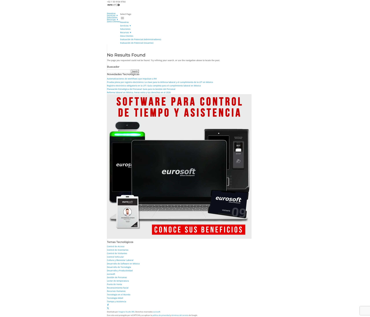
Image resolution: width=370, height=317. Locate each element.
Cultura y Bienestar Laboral (120, 260)
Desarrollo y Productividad (120, 270)
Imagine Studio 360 (126, 311)
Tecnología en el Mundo (118, 294)
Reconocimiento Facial (117, 287)
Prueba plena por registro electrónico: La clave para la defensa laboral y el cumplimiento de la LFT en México (160, 82)
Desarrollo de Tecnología (119, 267)
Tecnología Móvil (115, 298)
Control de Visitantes (117, 253)
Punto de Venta (114, 284)
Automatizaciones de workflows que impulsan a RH (132, 78)
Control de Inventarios (117, 250)
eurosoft (111, 274)
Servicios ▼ (125, 25)
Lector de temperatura (118, 280)
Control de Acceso (115, 246)
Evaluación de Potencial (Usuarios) (136, 42)
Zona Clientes (113, 21)
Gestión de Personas (117, 277)
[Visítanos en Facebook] (108, 305)
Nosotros (124, 22)
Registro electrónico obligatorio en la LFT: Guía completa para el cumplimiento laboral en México (154, 85)
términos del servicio (179, 315)
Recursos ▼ (126, 32)
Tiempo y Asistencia (116, 301)
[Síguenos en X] (108, 308)
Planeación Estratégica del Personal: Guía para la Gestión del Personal (141, 89)
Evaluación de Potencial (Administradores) (140, 39)
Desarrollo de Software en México (123, 263)
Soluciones (125, 29)
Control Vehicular (115, 256)
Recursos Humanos (116, 291)
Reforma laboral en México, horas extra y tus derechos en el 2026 (139, 92)
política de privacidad (161, 315)
